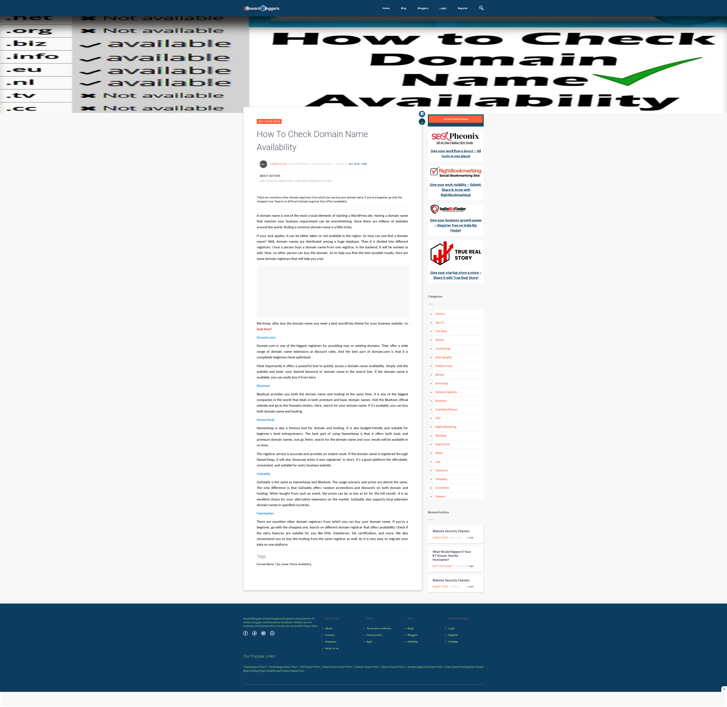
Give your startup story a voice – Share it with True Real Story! (455, 275)
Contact (330, 635)
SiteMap (453, 641)
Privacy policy (374, 635)
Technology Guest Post (282, 666)
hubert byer (440, 537)
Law (437, 461)
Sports (439, 322)
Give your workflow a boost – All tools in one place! (456, 153)
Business (441, 400)
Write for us (332, 648)
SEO (438, 418)
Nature (439, 339)
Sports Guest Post (393, 666)
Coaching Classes (446, 409)
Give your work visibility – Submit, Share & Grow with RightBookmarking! (456, 190)
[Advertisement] (333, 291)
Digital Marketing (445, 426)
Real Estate (442, 444)
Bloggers (423, 8)
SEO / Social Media (269, 121)
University (441, 470)
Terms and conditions (378, 628)
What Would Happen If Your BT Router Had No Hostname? (452, 556)
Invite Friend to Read (455, 119)
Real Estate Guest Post (337, 666)
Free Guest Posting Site (459, 666)
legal (369, 641)
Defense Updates (446, 392)
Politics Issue (443, 365)
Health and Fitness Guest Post (285, 670)
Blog (403, 8)
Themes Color (278, 164)
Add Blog (412, 641)
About (328, 628)
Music (439, 452)
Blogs (410, 628)
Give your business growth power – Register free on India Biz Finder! (456, 225)
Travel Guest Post (254, 666)
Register (463, 8)
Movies (439, 374)
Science (440, 496)
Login (443, 8)
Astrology (441, 383)
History (440, 313)
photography (443, 357)
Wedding (440, 435)
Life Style (441, 331)
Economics (442, 487)
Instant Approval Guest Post (425, 666)
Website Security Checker (451, 531)
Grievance (330, 641)
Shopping (441, 479)
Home (386, 8)
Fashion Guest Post (367, 666)
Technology (442, 348)
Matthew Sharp (442, 566)
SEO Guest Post (310, 666)
